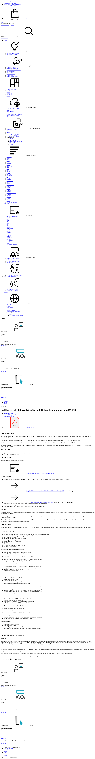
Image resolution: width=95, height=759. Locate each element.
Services (5, 245)
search (2, 36)
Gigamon (9, 179)
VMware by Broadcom (12, 202)
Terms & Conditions (8, 748)
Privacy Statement (8, 749)
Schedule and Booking (9, 416)
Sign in (5, 755)
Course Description (8, 413)
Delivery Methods (11, 74)
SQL (8, 133)
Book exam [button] (3, 397)
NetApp (8, 187)
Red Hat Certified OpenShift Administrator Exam (39, 502)
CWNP (8, 171)
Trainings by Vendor (11, 67)
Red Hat (8, 195)
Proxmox (9, 194)
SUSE (8, 199)
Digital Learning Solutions (13, 258)
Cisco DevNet (13, 140)
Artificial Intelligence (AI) (13, 108)
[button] (16, 19)
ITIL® (8, 90)
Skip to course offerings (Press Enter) (12, 4)
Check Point (9, 166)
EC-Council (9, 175)
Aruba (8, 161)
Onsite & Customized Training (14, 70)
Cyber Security (10, 111)
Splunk (8, 198)
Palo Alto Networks (11, 193)
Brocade (8, 165)
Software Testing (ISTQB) (13, 136)
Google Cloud (10, 181)
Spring (11, 144)
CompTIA (9, 170)
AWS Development (14, 139)
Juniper (8, 183)
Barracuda (9, 163)
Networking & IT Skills (12, 54)
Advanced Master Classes (13, 53)
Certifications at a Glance (12, 216)
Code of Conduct (11, 310)
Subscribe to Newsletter (12, 290)
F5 (7, 177)
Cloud (8, 110)
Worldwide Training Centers (16, 315)
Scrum (8, 96)
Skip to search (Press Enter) (10, 3)
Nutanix (8, 189)
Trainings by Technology (12, 68)
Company (6, 292)
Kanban (8, 92)
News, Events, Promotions (10, 276)
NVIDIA (9, 190)
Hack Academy (10, 259)
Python (8, 132)
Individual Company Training (13, 261)
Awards (8, 306)
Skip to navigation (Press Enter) (11, 1)
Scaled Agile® (10, 240)
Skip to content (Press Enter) (10, 5)
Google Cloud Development (16, 141)
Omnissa (9, 191)
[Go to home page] (2, 22)
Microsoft (9, 186)
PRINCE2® (9, 93)
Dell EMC (9, 174)
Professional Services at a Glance (14, 275)
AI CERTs (9, 157)
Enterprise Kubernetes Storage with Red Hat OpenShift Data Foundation (45, 491)
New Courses (10, 72)
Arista (8, 159)
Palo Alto (9, 236)
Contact (12, 25)
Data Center (9, 112)
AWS (8, 162)
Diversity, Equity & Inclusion (13, 311)
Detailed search (4, 38)
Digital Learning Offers (12, 76)
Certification (6, 203)
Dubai (11, 314)
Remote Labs (10, 262)
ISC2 (8, 182)
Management (10, 307)
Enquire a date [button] (4, 345)
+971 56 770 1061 (5, 25)
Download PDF (30, 427)
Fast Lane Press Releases (12, 289)
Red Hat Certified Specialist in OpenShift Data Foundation (40, 473)
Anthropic (9, 158)
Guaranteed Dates (11, 71)
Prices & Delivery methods (10, 414)
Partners (8, 308)
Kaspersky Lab (10, 185)
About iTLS (9, 304)
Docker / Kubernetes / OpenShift (14, 114)
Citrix (8, 169)
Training (5, 40)
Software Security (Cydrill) (13, 135)
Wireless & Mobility (11, 116)
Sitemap (5, 752)
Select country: (7, 19)
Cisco (8, 167)
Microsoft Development (15, 143)
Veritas (8, 201)
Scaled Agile (9, 94)
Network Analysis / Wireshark (13, 115)
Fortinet (8, 178)
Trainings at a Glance (11, 89)
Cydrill (8, 173)
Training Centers (10, 75)
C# (7, 131)
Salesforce (9, 197)
